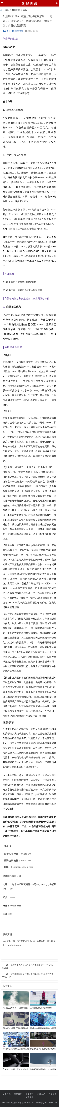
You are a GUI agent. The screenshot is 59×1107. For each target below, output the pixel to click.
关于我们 (7, 1094)
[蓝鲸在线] (1, 10)
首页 (7, 10)
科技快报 (16, 10)
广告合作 (52, 1094)
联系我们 (18, 1094)
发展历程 (29, 1094)
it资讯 (7, 31)
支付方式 (41, 1094)
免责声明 (29, 1097)
